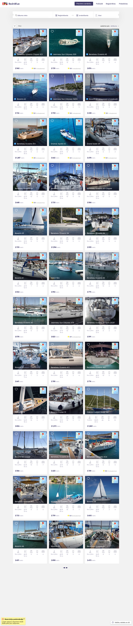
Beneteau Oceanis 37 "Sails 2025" (101, 322)
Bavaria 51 (55, 546)
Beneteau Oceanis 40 (24, 322)
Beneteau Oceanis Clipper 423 (30, 54)
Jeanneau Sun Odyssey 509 (64, 54)
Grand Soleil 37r (93, 144)
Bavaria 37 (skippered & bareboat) (103, 99)
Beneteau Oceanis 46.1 (96, 367)
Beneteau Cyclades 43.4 (97, 457)
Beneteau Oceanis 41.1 (60, 367)
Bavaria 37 (19, 367)
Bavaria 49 (19, 233)
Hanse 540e (20, 412)
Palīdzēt (99, 4)
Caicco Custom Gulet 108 (97, 412)
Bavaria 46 (19, 546)
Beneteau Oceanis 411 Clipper (99, 188)
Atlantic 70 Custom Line (61, 501)
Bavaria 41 (19, 278)
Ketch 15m (55, 278)
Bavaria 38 (91, 501)
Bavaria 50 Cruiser (22, 457)
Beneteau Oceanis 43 (24, 188)
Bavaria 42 (21, 99)
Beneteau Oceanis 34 (96, 546)
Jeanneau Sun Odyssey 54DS (65, 99)
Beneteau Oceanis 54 (60, 233)
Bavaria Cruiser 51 (58, 412)
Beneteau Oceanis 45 (98, 54)
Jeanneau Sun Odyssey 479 (62, 322)
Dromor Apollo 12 (58, 144)
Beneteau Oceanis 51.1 (26, 144)
